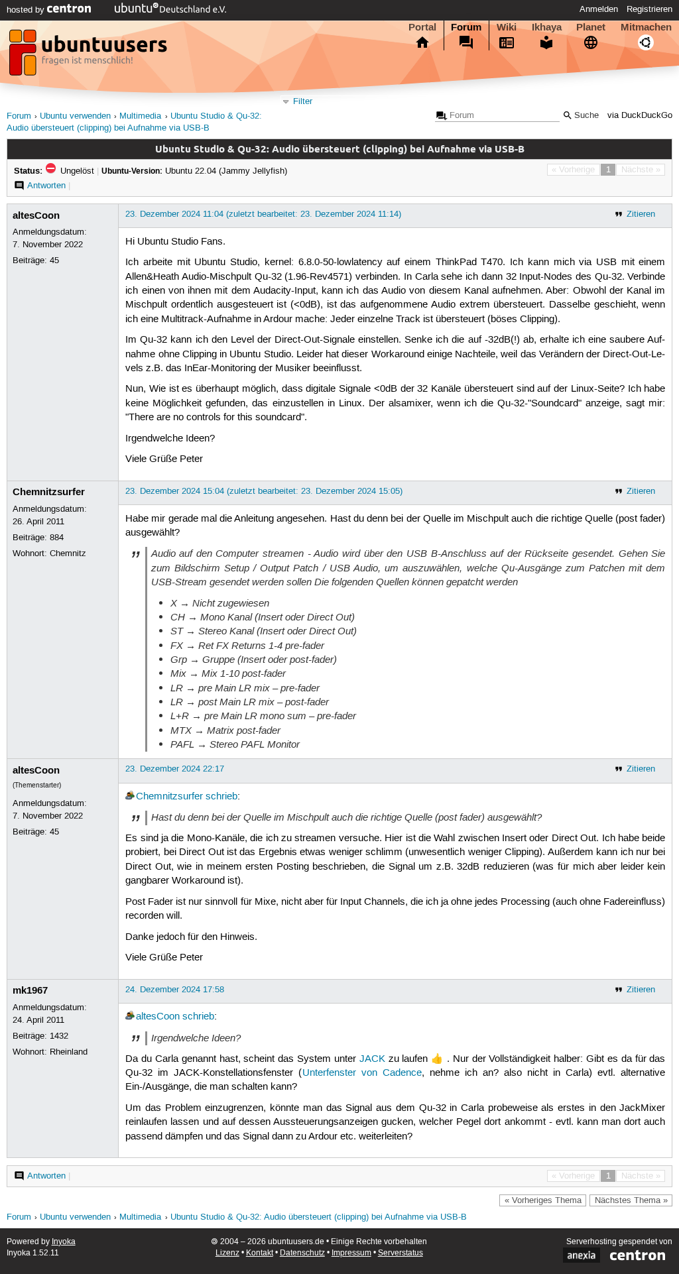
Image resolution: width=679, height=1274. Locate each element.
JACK (372, 1059)
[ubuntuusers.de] (89, 56)
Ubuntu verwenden (75, 116)
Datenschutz (302, 1253)
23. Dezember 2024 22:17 (174, 769)
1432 (59, 1036)
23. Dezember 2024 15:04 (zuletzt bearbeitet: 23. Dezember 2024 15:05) (263, 491)
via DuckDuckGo (639, 116)
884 (57, 537)
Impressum (351, 1253)
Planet (590, 27)
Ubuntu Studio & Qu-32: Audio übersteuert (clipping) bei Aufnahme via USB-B (318, 1217)
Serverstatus (400, 1253)
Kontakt (259, 1253)
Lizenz (227, 1253)
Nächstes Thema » (631, 1200)
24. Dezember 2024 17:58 (174, 989)
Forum (466, 27)
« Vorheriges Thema (543, 1200)
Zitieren (641, 214)
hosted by (27, 10)
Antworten (46, 185)
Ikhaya (547, 27)
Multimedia (140, 116)
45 (54, 260)
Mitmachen (646, 27)
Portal (422, 27)
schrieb (221, 797)
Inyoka (64, 1242)
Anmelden (599, 9)
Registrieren (649, 9)
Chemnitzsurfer (49, 491)
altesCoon (36, 215)
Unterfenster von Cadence (362, 1073)
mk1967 (30, 990)
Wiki (507, 27)
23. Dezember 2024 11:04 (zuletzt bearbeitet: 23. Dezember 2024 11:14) (263, 214)
